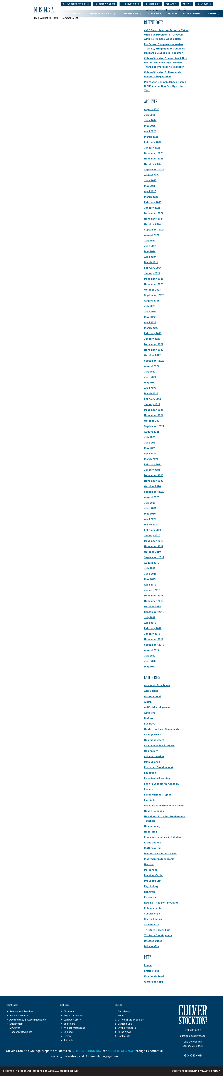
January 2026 (152, 147)
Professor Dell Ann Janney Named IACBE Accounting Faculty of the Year (165, 86)
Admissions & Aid (101, 13)
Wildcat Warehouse (74, 1027)
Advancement (192, 13)
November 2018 (153, 601)
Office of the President (131, 1019)
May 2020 (149, 513)
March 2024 (151, 262)
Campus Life (130, 13)
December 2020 (153, 475)
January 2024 (152, 273)
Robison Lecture (154, 908)
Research (150, 897)
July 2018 (149, 617)
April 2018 (150, 622)
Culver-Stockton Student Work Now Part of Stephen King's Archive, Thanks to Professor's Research (165, 62)
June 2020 (150, 508)
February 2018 (153, 628)
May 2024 (149, 251)
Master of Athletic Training (160, 853)
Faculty (148, 789)
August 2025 (151, 175)
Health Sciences (154, 811)
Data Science (152, 761)
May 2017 (149, 666)
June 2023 (150, 311)
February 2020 (153, 530)
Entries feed (151, 970)
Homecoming (152, 826)
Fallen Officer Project (157, 794)
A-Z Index (69, 1040)
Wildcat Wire (151, 946)
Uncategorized (153, 940)
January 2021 (152, 470)
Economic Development (158, 767)
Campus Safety (72, 1019)
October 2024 (152, 224)
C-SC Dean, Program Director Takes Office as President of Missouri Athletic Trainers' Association (166, 34)
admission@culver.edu (193, 1035)
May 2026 (149, 125)
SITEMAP (215, 1071)
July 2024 (149, 240)
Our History (124, 1011)
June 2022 (150, 377)
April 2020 (150, 519)
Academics (72, 13)
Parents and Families (21, 1011)
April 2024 (150, 257)
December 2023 (153, 278)
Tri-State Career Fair (157, 930)
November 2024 (153, 218)
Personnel (150, 869)
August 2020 (151, 497)
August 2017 (151, 650)
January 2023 (152, 338)
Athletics (154, 13)
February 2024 (153, 267)
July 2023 (149, 306)
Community (151, 751)
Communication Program (159, 745)
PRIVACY (204, 1071)
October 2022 (152, 355)
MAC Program (152, 848)
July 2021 (149, 437)
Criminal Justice (154, 756)
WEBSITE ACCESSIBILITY (185, 1071)
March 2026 (151, 136)
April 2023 (150, 322)
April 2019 (150, 584)
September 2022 (154, 360)
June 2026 (150, 120)
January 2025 (152, 207)
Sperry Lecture (153, 919)
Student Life (151, 924)
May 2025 (149, 186)
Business (149, 723)
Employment (16, 1023)
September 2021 (154, 426)
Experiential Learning (157, 778)
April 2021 (150, 453)
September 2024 (154, 229)
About (212, 13)
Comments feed (154, 976)
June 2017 (150, 661)
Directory (69, 1011)
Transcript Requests (20, 1032)
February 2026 (153, 142)
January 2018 (152, 633)
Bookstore (69, 1023)
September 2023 (154, 295)
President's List (153, 875)
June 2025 (150, 180)
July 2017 (149, 655)
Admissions (151, 690)
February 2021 (153, 464)
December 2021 (153, 409)
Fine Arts (149, 800)
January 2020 (152, 535)
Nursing (149, 864)
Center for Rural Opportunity (161, 729)
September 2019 (154, 557)
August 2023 (151, 300)
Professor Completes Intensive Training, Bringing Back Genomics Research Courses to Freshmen (164, 48)
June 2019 (150, 573)
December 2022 (153, 344)
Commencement (154, 740)
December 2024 (153, 213)
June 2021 (150, 442)
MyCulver (14, 1027)
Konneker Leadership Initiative (163, 837)
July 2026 (149, 114)
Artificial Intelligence (157, 707)
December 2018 (153, 595)
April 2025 (150, 191)
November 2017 (153, 639)
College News (152, 734)
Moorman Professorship (159, 859)
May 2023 (149, 317)
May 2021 (149, 448)
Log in (148, 965)
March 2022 (151, 393)
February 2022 (153, 399)
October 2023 (152, 289)
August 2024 (151, 235)
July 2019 (149, 568)
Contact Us (124, 1036)
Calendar (68, 1032)
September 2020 (154, 491)
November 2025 (153, 158)
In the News (125, 1032)
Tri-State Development (158, 935)
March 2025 (151, 196)
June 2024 (150, 246)
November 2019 (153, 546)
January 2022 (152, 404)
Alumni (172, 13)
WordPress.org (153, 981)
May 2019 (149, 579)
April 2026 (150, 131)
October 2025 (152, 164)
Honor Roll (150, 831)
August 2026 (151, 109)
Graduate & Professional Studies (164, 805)
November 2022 (153, 349)
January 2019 (152, 590)
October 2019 (152, 551)
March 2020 (151, 524)
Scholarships (152, 913)
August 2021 (151, 431)
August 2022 (151, 366)
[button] (185, 1055)
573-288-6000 (193, 1030)
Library (67, 1036)
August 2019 (151, 562)
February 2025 (153, 202)
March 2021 (151, 459)
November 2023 (153, 284)
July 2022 (149, 371)
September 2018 (154, 612)
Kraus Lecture (153, 842)
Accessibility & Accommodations (28, 1019)
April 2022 (150, 388)
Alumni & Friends (19, 1015)
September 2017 (154, 644)
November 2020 (153, 480)
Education (150, 772)
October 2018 (152, 606)
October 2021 (152, 420)
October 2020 (152, 486)
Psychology (151, 886)
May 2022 (149, 382)
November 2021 (153, 415)
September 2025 (154, 169)
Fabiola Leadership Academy (161, 783)
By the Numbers (127, 1027)
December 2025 (153, 153)
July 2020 (149, 502)
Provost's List (152, 880)
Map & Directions (73, 1015)
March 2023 (151, 328)
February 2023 (153, 333)
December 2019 (153, 541)
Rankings (149, 891)
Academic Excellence (157, 685)
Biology (148, 718)
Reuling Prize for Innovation (161, 902)
